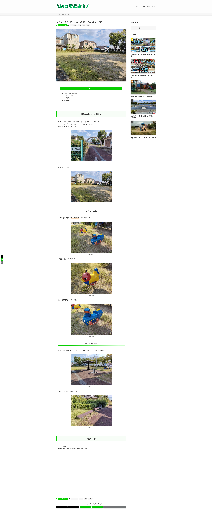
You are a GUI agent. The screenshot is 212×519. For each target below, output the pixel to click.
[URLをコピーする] (114, 507)
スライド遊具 (73, 25)
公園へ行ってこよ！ (63, 25)
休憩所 (79, 25)
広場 (84, 25)
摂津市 (88, 25)
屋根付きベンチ (70, 98)
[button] (67, 507)
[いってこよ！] (72, 6)
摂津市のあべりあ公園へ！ (72, 93)
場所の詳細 (67, 100)
